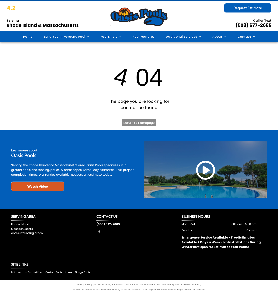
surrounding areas (30, 233)
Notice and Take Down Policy (158, 284)
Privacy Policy (83, 284)
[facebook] (99, 232)
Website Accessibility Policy (188, 284)
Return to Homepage (139, 123)
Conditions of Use (134, 284)
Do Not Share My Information (108, 284)
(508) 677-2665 (253, 25)
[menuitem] (27, 37)
